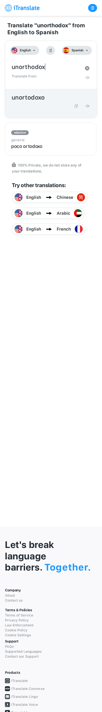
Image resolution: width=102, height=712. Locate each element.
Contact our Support (22, 656)
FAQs (9, 646)
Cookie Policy (16, 630)
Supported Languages (23, 651)
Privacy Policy (17, 620)
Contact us (14, 600)
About (10, 595)
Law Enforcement (19, 625)
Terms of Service (19, 615)
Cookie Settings (18, 635)
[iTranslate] (22, 7)
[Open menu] (92, 8)
